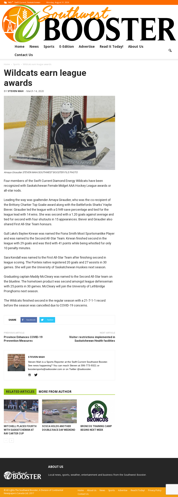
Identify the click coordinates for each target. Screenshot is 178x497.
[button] (170, 51)
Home (20, 46)
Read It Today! (111, 46)
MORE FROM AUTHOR (55, 392)
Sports (49, 46)
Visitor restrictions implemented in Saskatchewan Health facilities (92, 338)
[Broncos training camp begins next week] (97, 411)
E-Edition (66, 46)
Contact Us (24, 55)
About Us (135, 46)
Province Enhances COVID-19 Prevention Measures (23, 338)
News (34, 46)
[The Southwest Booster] (89, 23)
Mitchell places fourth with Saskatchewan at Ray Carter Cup (20, 430)
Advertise (87, 46)
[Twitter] (37, 375)
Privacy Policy (154, 490)
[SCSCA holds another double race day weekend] (59, 411)
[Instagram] (31, 375)
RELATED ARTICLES (20, 392)
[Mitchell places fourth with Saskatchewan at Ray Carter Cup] (21, 411)
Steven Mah (15, 91)
